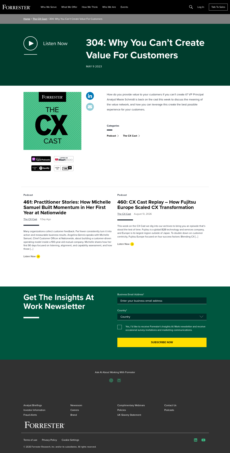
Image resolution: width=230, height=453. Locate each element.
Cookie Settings (70, 440)
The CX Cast (40, 19)
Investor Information (34, 410)
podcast (111, 136)
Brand (73, 415)
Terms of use (30, 440)
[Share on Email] (90, 107)
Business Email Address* (130, 294)
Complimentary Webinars (131, 405)
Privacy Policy (49, 440)
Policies (121, 410)
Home (26, 19)
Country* (122, 310)
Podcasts (169, 410)
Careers (74, 410)
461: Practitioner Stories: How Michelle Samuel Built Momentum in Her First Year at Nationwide (67, 207)
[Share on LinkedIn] (90, 96)
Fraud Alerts (30, 415)
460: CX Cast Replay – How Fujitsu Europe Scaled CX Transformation (156, 204)
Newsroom (76, 405)
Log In (200, 7)
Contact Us (170, 405)
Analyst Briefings (32, 405)
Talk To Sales (218, 7)
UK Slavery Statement (129, 415)
